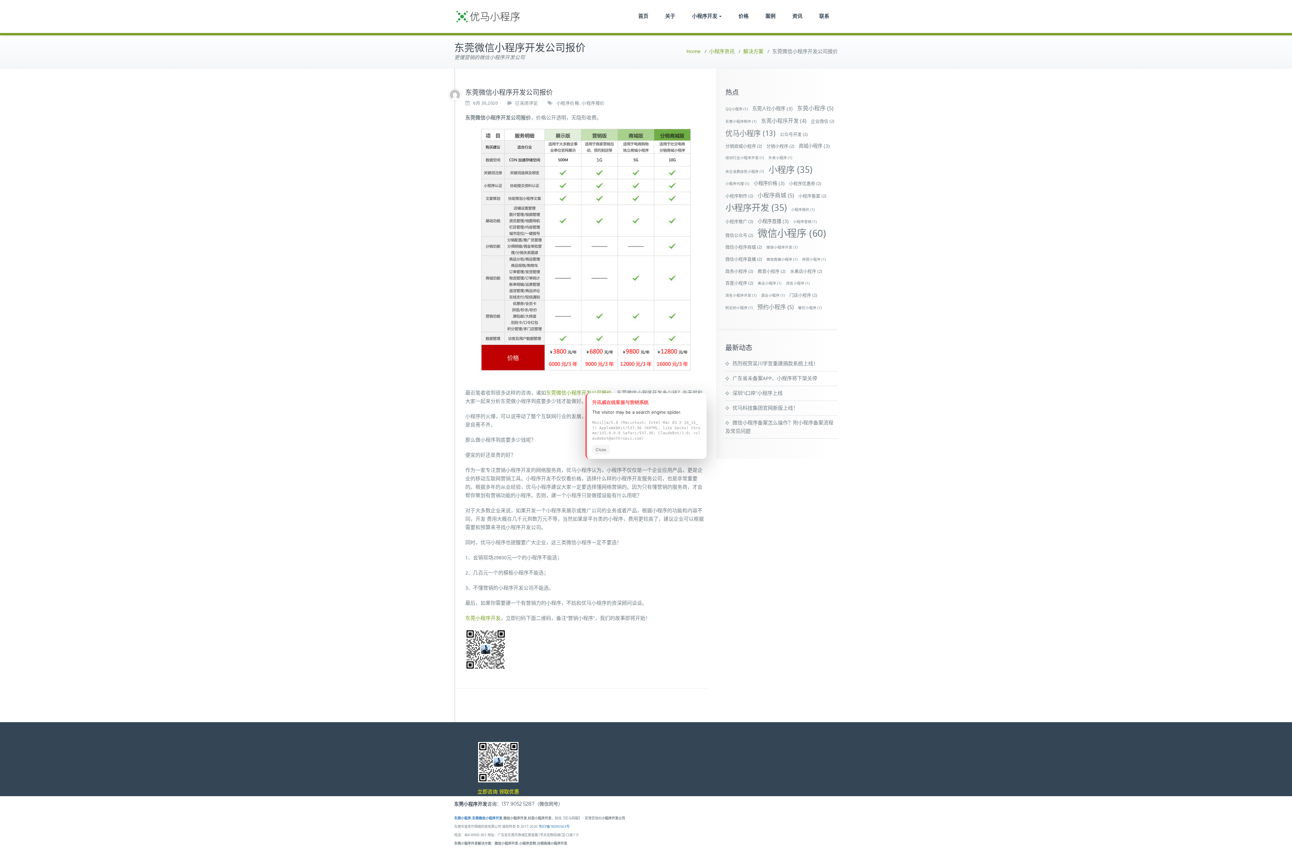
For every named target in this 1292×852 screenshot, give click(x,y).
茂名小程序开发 (741, 295)
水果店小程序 (806, 271)
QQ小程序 (736, 109)
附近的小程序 (739, 308)
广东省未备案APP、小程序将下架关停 (774, 378)
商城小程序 (814, 146)
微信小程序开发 (782, 247)
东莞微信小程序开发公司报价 (579, 393)
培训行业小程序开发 (744, 158)
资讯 (797, 16)
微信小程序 (792, 233)
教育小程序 (772, 271)
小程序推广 (739, 221)
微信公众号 (739, 235)
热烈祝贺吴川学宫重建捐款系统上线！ (775, 364)
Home (693, 51)
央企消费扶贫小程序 (744, 172)
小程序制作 (739, 195)
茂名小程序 (798, 283)
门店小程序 (803, 295)
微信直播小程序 (782, 259)
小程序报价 (593, 103)
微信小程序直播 (743, 259)
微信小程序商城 (743, 247)
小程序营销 (805, 222)
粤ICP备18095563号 (554, 826)
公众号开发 (794, 134)
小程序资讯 (721, 51)
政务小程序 (739, 271)
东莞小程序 (815, 108)
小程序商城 (776, 195)
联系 (824, 16)
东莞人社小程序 (772, 108)
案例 (770, 16)
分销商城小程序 (743, 146)
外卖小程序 (780, 158)
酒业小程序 (773, 295)
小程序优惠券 (805, 183)
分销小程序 (780, 146)
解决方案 (753, 51)
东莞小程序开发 (483, 618)
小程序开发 (704, 16)
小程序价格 (568, 103)
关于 (670, 16)
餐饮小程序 (810, 308)
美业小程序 (770, 283)
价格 (744, 16)
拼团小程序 (814, 259)
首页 (643, 16)
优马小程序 (750, 133)
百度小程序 (739, 283)
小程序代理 (737, 184)
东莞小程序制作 (741, 121)
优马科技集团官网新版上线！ (765, 408)
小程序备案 (812, 195)
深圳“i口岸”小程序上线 (757, 393)
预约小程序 (775, 307)
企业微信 (822, 121)
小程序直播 (773, 221)
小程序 (790, 169)
